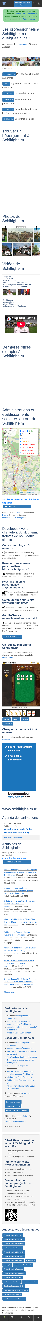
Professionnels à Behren (12, 1235)
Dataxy (18, 512)
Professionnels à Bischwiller (14, 1243)
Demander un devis (13, 1102)
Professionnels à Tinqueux (13, 1269)
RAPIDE (16, 719)
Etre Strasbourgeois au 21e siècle (16, 1290)
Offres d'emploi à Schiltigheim (19, 1033)
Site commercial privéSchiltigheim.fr (22, 4)
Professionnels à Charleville (14, 1252)
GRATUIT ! (8, 724)
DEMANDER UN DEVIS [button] (12, 637)
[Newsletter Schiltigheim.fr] (34, 3)
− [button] (5, 442)
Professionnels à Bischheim (13, 1239)
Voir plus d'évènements (13, 837)
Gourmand (29, 1319)
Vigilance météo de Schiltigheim (20, 1077)
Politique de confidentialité (26, 14)
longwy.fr (7, 1265)
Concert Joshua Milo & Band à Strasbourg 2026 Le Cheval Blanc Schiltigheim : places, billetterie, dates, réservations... (21, 981)
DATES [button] (6, 84)
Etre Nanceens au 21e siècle (14, 1299)
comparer (6, 740)
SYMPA (25, 719)
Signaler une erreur (13, 1106)
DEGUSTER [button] (8, 93)
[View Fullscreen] (5, 434)
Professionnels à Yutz (11, 1282)
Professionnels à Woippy (12, 1277)
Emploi (21, 1319)
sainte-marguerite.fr (30, 1282)
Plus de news (9, 992)
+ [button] (5, 439)
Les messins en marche (12, 1294)
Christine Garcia (22, 44)
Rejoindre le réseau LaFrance (16, 1110)
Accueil (4, 1319)
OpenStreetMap (30, 492)
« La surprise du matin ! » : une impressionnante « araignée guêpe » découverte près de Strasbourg (18, 890)
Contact (38, 1319)
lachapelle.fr (30, 1260)
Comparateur (12, 1319)
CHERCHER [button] (8, 119)
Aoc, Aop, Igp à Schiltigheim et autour (22, 1057)
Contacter (26, 1093)
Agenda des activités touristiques (20, 1048)
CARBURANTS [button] (9, 74)
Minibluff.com (7, 658)
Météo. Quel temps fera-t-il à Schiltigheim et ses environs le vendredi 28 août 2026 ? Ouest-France (21, 872)
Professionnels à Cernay (12, 1248)
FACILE (6, 719)
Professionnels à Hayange (13, 1260)
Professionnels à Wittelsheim (14, 1273)
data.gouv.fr (21, 518)
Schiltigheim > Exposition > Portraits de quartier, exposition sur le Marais (19, 903)
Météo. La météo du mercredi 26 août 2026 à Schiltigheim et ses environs (19, 963)
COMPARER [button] (8, 100)
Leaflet (21, 492)
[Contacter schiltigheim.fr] (38, 3)
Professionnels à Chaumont (14, 1256)
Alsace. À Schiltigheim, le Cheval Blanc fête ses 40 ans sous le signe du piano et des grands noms (20, 922)
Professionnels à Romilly (22, 1265)
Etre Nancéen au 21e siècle (14, 1286)
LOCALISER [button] (8, 109)
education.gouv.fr (9, 518)
